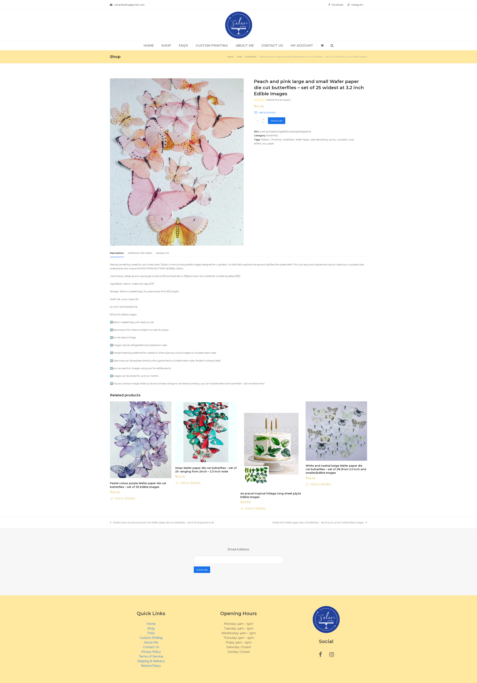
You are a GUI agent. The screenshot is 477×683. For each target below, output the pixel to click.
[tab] (117, 253)
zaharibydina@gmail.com (129, 4)
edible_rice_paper (264, 143)
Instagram (357, 4)
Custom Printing (151, 638)
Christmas (276, 139)
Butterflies (272, 135)
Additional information (140, 253)
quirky (332, 139)
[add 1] (263, 119)
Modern (265, 139)
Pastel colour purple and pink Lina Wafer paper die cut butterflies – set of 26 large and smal (162, 522)
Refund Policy (151, 666)
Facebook (337, 4)
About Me (151, 642)
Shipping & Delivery (151, 661)
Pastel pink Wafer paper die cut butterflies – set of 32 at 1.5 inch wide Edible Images (318, 522)
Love (351, 139)
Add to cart (277, 120)
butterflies (288, 139)
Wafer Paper (302, 139)
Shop (151, 628)
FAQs (151, 633)
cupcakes (342, 139)
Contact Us (151, 647)
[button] (322, 45)
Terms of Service (151, 656)
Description (117, 253)
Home (151, 624)
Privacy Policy (151, 652)
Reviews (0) (162, 253)
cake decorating (319, 139)
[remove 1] (263, 122)
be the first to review (279, 100)
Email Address (238, 549)
